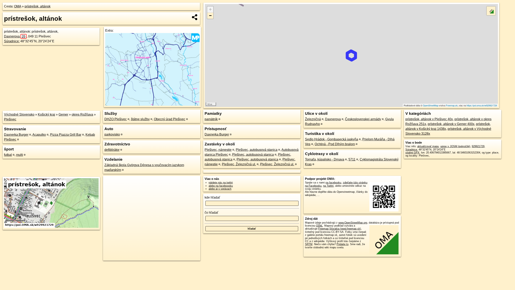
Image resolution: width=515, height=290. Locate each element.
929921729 (478, 146)
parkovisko (112, 134)
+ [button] (210, 9)
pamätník (211, 119)
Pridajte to (342, 244)
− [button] (210, 15)
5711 (351, 159)
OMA (17, 6)
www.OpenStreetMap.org (352, 222)
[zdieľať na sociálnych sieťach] (194, 17)
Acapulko (39, 134)
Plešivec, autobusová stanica (256, 149)
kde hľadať (212, 197)
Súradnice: (12, 41)
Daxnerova (14, 36)
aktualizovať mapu (428, 146)
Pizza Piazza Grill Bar (65, 134)
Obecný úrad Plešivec (169, 119)
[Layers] (491, 10)
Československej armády (363, 119)
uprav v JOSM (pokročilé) (455, 146)
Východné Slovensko (19, 114)
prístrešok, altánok (37, 6)
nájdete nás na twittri (221, 182)
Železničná (313, 119)
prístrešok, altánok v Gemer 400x (451, 124)
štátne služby (140, 119)
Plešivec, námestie (218, 149)
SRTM (308, 244)
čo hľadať (211, 212)
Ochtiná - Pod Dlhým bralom (335, 144)
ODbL (319, 225)
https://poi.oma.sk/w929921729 (482, 105)
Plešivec (10, 119)
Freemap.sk (452, 105)
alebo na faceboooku (221, 185)
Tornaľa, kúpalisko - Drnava (324, 159)
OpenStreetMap (430, 105)
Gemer (63, 114)
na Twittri (328, 185)
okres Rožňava (82, 114)
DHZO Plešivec (115, 119)
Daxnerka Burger (16, 134)
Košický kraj (46, 114)
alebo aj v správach (220, 188)
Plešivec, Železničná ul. (239, 164)
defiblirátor (111, 149)
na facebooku (333, 182)
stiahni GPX (412, 152)
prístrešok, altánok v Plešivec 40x (429, 119)
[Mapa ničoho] (152, 104)
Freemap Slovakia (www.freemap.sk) (339, 228)
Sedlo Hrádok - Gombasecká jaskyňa (331, 139)
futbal (8, 154)
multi (19, 154)
